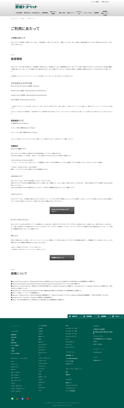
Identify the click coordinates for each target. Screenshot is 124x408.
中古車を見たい (71, 352)
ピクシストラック (70, 347)
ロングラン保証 (69, 361)
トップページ (15, 326)
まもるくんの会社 (97, 344)
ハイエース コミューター (44, 358)
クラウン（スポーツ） (16, 391)
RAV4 (67, 325)
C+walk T (40, 331)
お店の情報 (14, 331)
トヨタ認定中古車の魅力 (72, 358)
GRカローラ (41, 336)
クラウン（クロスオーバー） (18, 388)
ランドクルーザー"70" (71, 333)
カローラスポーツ (15, 377)
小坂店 (12, 340)
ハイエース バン (42, 360)
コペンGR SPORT (42, 325)
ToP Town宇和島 (15, 353)
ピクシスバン (69, 344)
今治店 (12, 348)
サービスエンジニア (70, 388)
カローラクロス (15, 375)
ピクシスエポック (70, 342)
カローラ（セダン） (16, 372)
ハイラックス (41, 366)
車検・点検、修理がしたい (74, 369)
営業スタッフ (69, 382)
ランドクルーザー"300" (71, 328)
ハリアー (40, 371)
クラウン (13, 383)
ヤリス (40, 385)
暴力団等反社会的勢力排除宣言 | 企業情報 (102, 332)
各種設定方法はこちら (57, 257)
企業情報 (96, 326)
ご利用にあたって (97, 360)
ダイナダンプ (41, 350)
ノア (39, 355)
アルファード (14, 364)
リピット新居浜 (15, 345)
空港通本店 (13, 334)
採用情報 (68, 379)
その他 (95, 357)
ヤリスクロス (41, 387)
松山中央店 (13, 337)
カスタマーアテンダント (72, 385)
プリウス (40, 379)
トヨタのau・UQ (97, 352)
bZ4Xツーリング (42, 377)
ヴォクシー (13, 369)
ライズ (40, 390)
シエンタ (40, 333)
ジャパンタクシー (42, 344)
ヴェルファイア (15, 367)
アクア (12, 361)
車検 (67, 372)
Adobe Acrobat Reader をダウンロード (60, 210)
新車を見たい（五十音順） (19, 358)
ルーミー (68, 339)
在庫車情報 (68, 355)
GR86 (39, 339)
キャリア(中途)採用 (70, 391)
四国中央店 (13, 342)
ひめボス (95, 341)
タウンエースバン (42, 352)
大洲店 (12, 351)
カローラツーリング (16, 380)
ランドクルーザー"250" (71, 331)
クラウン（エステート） (17, 386)
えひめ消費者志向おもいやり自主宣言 (102, 339)
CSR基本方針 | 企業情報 (99, 329)
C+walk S (40, 328)
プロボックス (41, 382)
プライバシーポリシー (98, 336)
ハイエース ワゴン (42, 363)
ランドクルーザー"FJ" (71, 336)
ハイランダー (41, 369)
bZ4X (39, 374)
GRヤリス (40, 342)
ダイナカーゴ (41, 347)
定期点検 (68, 374)
